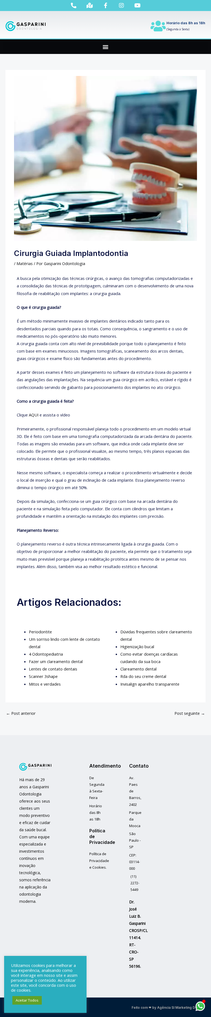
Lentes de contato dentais (53, 669)
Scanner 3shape (43, 676)
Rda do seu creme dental (143, 676)
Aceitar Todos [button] (27, 1000)
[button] (105, 46)
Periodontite (40, 631)
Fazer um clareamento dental (56, 661)
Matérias (24, 263)
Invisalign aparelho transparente (149, 684)
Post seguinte (189, 713)
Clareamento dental (138, 669)
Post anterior (21, 713)
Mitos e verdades (45, 684)
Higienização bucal (137, 646)
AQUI (33, 415)
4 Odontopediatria (46, 654)
